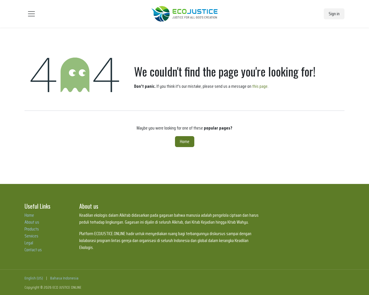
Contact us (33, 249)
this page (260, 86)
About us (32, 222)
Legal (29, 242)
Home (184, 141)
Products (32, 229)
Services (31, 235)
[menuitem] (34, 278)
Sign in (334, 13)
